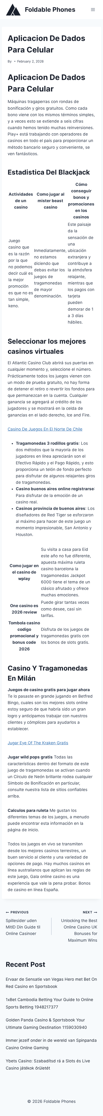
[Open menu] (92, 9)
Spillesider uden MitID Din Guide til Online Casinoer (23, 923)
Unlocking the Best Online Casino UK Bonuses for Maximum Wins (79, 926)
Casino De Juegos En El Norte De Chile (45, 429)
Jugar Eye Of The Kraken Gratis (38, 742)
